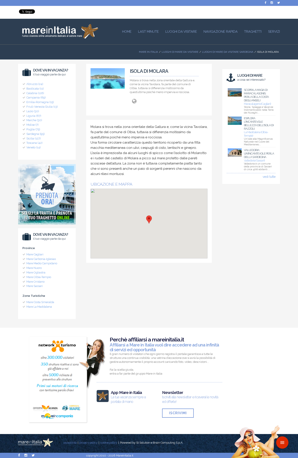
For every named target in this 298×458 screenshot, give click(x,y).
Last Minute (148, 32)
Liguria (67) (33, 115)
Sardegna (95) (35, 134)
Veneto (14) (33, 147)
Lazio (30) (32, 111)
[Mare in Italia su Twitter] (278, 2)
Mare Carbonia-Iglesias (41, 259)
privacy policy (88, 442)
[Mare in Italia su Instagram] (272, 2)
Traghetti (253, 32)
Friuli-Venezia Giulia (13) (42, 106)
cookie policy (108, 442)
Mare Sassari (34, 286)
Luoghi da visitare (181, 32)
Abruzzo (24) (34, 84)
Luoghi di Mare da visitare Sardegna (227, 51)
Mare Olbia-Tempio (38, 277)
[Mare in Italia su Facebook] (265, 2)
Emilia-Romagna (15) (40, 102)
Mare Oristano (35, 281)
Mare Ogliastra (35, 272)
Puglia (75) (33, 129)
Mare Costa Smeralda (40, 302)
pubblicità (70, 442)
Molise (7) (32, 124)
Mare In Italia (148, 51)
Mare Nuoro (34, 268)
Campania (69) (36, 97)
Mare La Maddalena (39, 306)
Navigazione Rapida (221, 32)
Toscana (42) (34, 142)
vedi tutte (269, 176)
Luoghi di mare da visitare (180, 51)
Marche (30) (34, 120)
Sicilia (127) (33, 138)
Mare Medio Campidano (41, 263)
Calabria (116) (35, 93)
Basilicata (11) (35, 88)
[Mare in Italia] (58, 37)
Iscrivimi (178, 413)
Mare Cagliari (34, 254)
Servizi (274, 32)
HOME (127, 32)
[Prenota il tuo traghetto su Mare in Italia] (47, 225)
